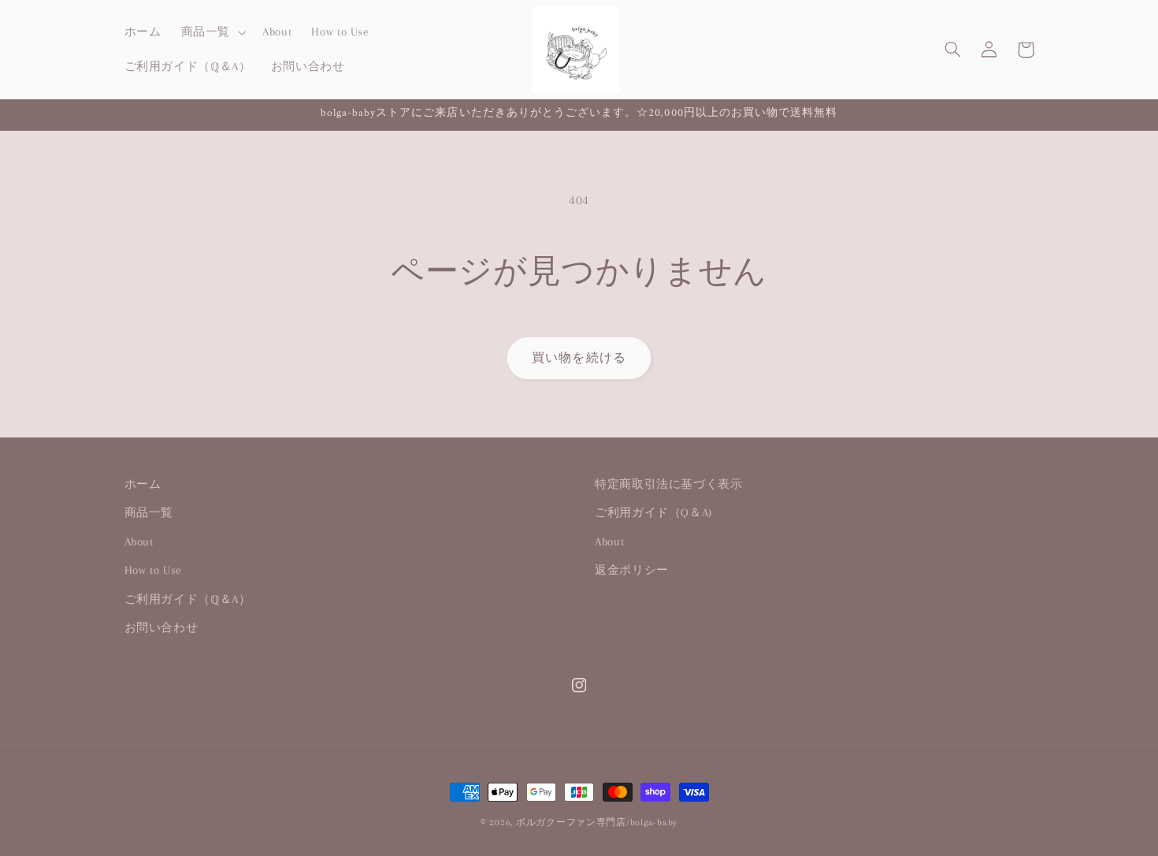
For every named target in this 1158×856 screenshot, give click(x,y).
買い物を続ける (578, 358)
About (139, 541)
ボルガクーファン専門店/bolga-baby (596, 822)
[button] (211, 32)
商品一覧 (149, 512)
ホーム (142, 484)
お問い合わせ (161, 627)
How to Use (153, 570)
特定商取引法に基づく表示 (669, 484)
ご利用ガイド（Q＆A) (653, 512)
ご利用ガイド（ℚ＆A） (187, 599)
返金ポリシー (632, 570)
